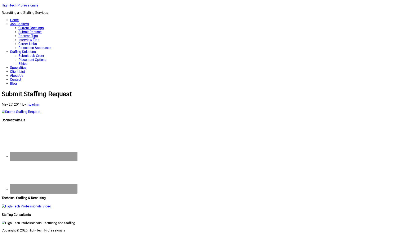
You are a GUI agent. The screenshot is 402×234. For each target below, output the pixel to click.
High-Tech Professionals (20, 5)
